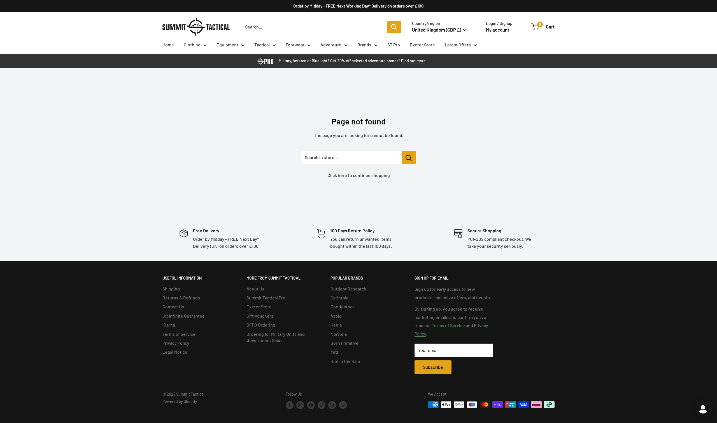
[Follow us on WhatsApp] (343, 405)
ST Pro (393, 44)
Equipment (227, 44)
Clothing (192, 44)
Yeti (334, 352)
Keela (336, 324)
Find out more (413, 60)
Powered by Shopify (179, 401)
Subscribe (433, 367)
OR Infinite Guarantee (183, 315)
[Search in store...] (409, 157)
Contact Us (173, 306)
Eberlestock (342, 306)
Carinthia (339, 297)
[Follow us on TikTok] (321, 405)
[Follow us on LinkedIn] (332, 405)
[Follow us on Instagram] (300, 405)
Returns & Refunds (181, 297)
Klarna (168, 324)
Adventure (330, 44)
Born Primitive (344, 343)
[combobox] (314, 27)
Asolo (336, 315)
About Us (255, 288)
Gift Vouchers (259, 315)
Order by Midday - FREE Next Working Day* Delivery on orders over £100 (358, 5)
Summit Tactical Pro (265, 297)
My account (497, 29)
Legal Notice (174, 352)
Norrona (338, 334)
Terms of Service (178, 334)
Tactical (262, 44)
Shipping (171, 288)
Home (168, 44)
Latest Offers (458, 44)
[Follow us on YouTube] (311, 405)
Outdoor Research (348, 288)
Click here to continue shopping (358, 175)
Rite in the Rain (345, 361)
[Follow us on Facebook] (290, 405)
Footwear (295, 44)
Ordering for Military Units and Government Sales (275, 337)
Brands (364, 44)
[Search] (394, 27)
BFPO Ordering (260, 324)
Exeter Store (422, 44)
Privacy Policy (175, 343)
